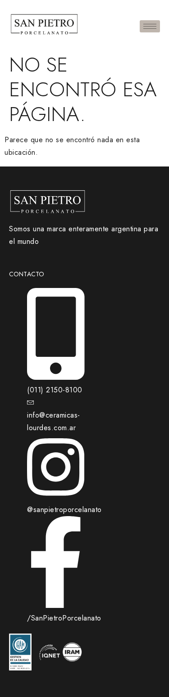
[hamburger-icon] (150, 26)
